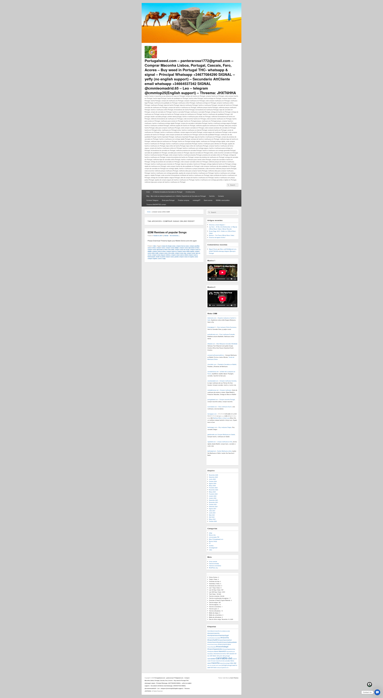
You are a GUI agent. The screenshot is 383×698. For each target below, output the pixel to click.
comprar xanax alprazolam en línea (189, 248)
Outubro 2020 (213, 521)
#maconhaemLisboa (224, 644)
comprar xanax (160, 248)
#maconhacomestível (225, 640)
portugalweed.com (212, 399)
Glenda (166, 235)
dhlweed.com (211, 344)
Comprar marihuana (225, 390)
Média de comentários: (216, 615)
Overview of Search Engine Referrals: (220, 600)
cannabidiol (211, 658)
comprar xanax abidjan (172, 248)
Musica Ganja (213, 541)
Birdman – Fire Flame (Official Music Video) (221, 235)
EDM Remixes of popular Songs (167, 232)
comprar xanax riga (180, 253)
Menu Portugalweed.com (216, 539)
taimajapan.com (212, 414)
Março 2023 (212, 492)
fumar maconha (216, 661)
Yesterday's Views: (214, 584)
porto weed (218, 665)
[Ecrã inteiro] (235, 279)
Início (148, 192)
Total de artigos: (214, 602)
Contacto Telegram (152, 200)
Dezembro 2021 (213, 500)
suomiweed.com (212, 407)
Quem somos (208, 200)
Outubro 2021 (213, 504)
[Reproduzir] (210, 279)
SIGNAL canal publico (223, 200)
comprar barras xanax (182, 246)
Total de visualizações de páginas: (219, 598)
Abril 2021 (212, 517)
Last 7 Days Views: (215, 588)
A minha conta (190, 192)
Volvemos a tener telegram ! (217, 225)
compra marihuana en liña (224, 442)
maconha (215, 662)
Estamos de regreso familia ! (217, 237)
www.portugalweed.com (223, 667)
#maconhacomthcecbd (214, 642)
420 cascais (230, 654)
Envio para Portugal (168, 200)
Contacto (221, 196)
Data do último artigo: (215, 619)
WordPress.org (213, 568)
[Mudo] (232, 279)
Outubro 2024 (213, 481)
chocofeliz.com (211, 364)
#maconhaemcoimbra (212, 644)
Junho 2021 (212, 513)
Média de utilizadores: (215, 617)
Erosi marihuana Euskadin (227, 334)
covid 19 (209, 661)
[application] (222, 272)
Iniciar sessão (213, 561)
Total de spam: (213, 609)
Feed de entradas (214, 563)
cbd (230, 658)
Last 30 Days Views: (215, 590)
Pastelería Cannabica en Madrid (227, 364)
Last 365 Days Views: (215, 592)
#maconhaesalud (211, 647)
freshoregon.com (212, 427)
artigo (210, 533)
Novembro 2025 (213, 475)
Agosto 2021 (212, 509)
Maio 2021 (212, 515)
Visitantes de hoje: (214, 581)
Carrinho (212, 196)
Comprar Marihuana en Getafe (226, 434)
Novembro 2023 (213, 490)
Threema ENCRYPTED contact (156, 204)
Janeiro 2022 (212, 498)
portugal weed (231, 665)
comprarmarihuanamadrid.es (215, 355)
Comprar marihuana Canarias (228, 381)
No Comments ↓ (174, 235)
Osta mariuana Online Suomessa (226, 327)
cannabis (222, 658)
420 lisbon (213, 656)
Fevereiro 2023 (213, 494)
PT (210, 543)
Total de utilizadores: (215, 611)
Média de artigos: (214, 613)
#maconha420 (212, 640)
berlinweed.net (211, 451)
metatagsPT (196, 200)
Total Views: (212, 594)
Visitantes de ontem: (215, 586)
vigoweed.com (211, 442)
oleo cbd (233, 663)
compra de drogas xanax (168, 246)
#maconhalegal (222, 646)
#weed (216, 651)
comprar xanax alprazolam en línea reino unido (161, 249)
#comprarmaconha (213, 633)
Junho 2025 (212, 479)
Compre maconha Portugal (227, 399)
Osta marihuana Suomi (225, 407)
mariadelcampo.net (212, 390)
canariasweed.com (212, 381)
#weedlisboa (210, 653)
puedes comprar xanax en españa (184, 257)
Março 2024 (212, 485)
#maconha (225, 637)
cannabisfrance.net (212, 371)
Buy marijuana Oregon (225, 427)
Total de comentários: (215, 607)
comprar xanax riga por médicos (161, 255)
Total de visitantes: (214, 596)
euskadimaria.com (212, 334)
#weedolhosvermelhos (220, 653)
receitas (211, 546)
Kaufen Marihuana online (224, 451)
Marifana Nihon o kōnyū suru (221, 418)
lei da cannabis (225, 661)
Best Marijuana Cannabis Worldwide (227, 344)
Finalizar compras (183, 200)
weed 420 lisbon (212, 667)
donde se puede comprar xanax (165, 257)
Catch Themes (234, 678)
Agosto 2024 (212, 483)
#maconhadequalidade (229, 642)
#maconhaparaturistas (229, 649)
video (154, 246)
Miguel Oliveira (213, 249)
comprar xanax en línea (159, 251)
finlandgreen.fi (211, 327)
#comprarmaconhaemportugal (218, 635)
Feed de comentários (215, 566)
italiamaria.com (211, 318)
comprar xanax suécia (177, 255)
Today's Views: (213, 579)
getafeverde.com (212, 434)
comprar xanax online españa (185, 251)
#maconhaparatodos (214, 649)
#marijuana (210, 651)
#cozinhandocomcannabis (213, 638)
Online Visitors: (213, 577)
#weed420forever (231, 651)
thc (236, 665)
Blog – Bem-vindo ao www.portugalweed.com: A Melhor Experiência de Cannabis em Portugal (176, 196)
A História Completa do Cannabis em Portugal (167, 192)
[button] (377, 692)
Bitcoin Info (212, 535)
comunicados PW (214, 537)
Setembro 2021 (213, 506)
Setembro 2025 (213, 477)
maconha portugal (225, 663)
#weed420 (222, 651)
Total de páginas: (214, 604)
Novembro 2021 (213, 502)
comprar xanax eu (171, 251)
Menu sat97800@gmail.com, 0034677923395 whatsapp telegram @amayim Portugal (223, 251)
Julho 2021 (212, 511)
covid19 (234, 659)
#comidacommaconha (213, 631)
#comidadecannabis (225, 631)
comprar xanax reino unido (166, 253)
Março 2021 (212, 519)
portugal (224, 665)
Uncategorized (213, 548)
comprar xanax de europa (182, 249)
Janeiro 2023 (212, 496)
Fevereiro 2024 (213, 488)
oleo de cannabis (211, 665)
